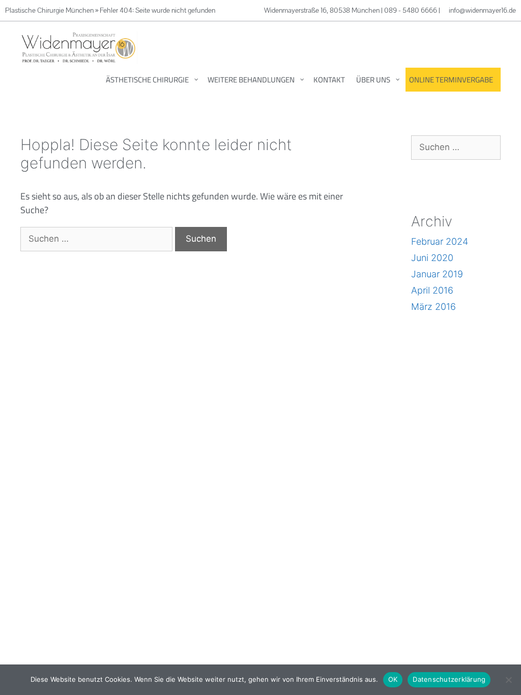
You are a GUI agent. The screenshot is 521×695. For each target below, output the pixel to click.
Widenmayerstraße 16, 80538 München (322, 10)
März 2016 (433, 306)
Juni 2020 (432, 257)
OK (393, 679)
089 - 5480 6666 (410, 10)
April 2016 (432, 290)
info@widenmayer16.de (482, 10)
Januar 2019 (437, 274)
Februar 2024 (439, 241)
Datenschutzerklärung (449, 679)
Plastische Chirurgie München (49, 10)
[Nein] (508, 680)
